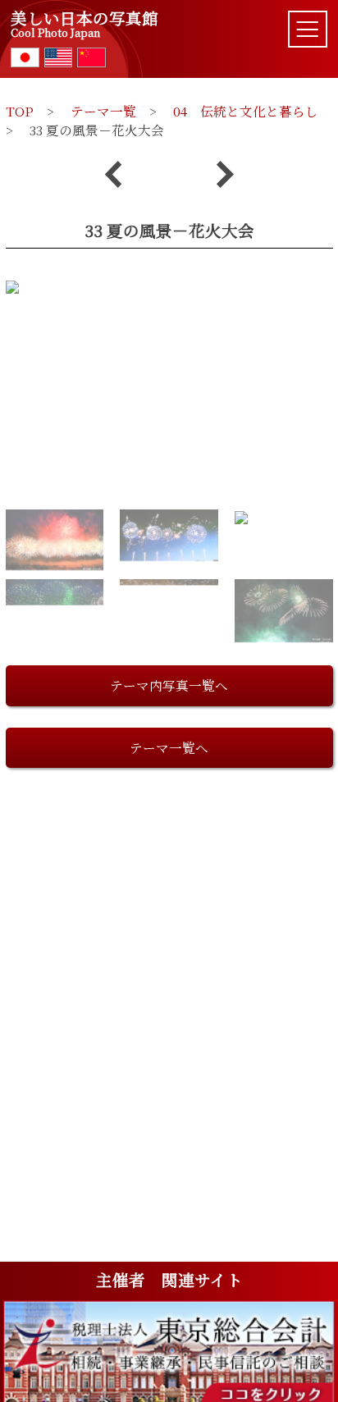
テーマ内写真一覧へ (169, 685)
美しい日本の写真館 (84, 24)
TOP (20, 111)
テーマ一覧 (103, 111)
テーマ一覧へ (169, 747)
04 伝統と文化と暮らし (245, 111)
